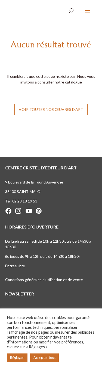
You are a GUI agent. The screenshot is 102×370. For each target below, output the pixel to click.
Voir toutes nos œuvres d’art (51, 109)
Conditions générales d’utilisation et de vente (44, 279)
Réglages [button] (17, 357)
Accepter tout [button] (44, 357)
